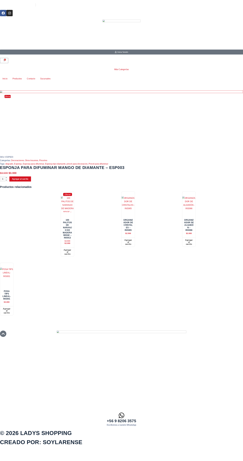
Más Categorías (121, 69)
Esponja (18, 164)
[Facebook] (3, 13)
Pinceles (43, 160)
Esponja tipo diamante (55, 164)
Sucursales (45, 79)
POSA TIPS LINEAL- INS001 (7, 295)
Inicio (5, 79)
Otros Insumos (31, 160)
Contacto (31, 79)
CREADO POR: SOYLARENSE (41, 442)
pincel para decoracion (77, 164)
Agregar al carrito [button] (67, 252)
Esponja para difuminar (33, 164)
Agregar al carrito (20, 179)
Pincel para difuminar (98, 164)
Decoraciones (17, 160)
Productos (17, 79)
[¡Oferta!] (67, 204)
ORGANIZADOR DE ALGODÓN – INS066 (189, 225)
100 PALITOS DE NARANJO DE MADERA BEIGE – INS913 (67, 229)
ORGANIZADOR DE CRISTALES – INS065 (128, 225)
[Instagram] (9, 13)
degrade (9, 164)
